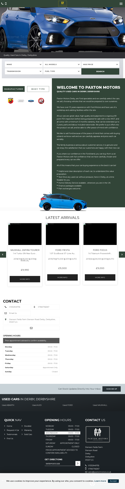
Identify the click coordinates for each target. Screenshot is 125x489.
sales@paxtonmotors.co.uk (99, 472)
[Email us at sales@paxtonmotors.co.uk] (31, 328)
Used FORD (67, 405)
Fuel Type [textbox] (50, 71)
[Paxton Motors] (62, 4)
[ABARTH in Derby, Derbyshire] (11, 101)
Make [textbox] (9, 64)
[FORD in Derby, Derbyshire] (31, 101)
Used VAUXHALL (100, 405)
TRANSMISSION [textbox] (14, 71)
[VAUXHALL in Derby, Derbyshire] (41, 101)
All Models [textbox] (51, 64)
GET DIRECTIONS (53, 459)
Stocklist (27, 426)
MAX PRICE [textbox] (88, 64)
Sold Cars (28, 434)
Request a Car (13, 430)
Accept (113, 481)
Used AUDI (37, 405)
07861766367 (93, 469)
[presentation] (3, 255)
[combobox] (24, 64)
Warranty (28, 430)
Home (9, 426)
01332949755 (93, 465)
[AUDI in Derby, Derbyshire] (21, 101)
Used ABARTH (8, 405)
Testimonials (12, 434)
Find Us (10, 438)
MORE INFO (25, 279)
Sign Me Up (111, 389)
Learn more (100, 481)
